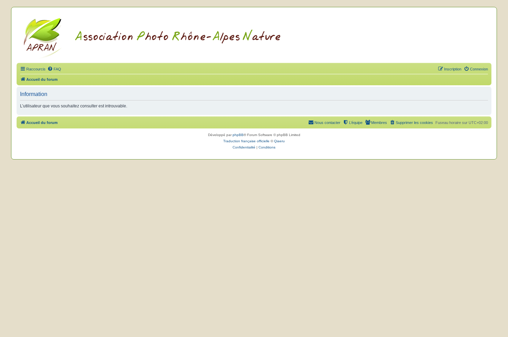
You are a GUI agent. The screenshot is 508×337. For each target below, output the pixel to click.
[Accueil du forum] (160, 37)
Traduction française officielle (246, 141)
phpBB (238, 135)
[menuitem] (54, 69)
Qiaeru (279, 141)
